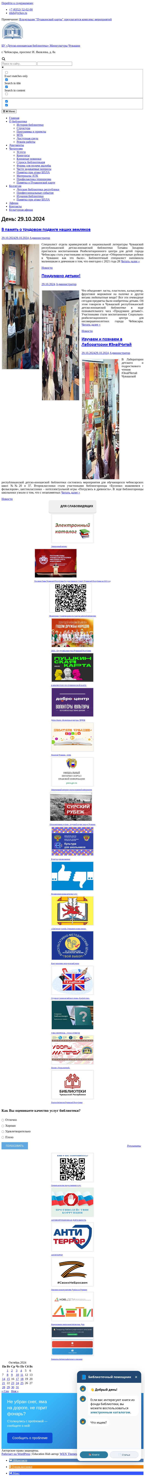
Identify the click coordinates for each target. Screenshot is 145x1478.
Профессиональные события (35, 192)
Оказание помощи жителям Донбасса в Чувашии (69, 1290)
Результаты (134, 1145)
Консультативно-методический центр (65, 963)
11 (21, 1374)
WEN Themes (68, 1454)
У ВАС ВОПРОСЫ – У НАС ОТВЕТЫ (65, 1033)
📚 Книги (94, 1454)
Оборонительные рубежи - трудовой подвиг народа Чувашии (72, 824)
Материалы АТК (27, 175)
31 (17, 1387)
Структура (23, 128)
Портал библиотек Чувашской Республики (67, 1102)
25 (21, 1383)
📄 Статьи (124, 1454)
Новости (47, 267)
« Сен (5, 1391)
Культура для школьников (60, 859)
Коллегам (15, 186)
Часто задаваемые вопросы (34, 169)
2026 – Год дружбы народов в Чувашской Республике (71, 651)
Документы (16, 145)
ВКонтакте (19, 1460)
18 (21, 1379)
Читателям (16, 148)
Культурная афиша (21, 209)
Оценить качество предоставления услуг (66, 1185)
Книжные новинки (29, 158)
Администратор (39, 238)
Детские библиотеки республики (38, 189)
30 (12, 1387)
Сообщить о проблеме (30, 1438)
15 (8, 1379)
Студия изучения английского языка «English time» (70, 998)
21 (3, 1383)
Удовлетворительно (18, 1131)
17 (17, 1379)
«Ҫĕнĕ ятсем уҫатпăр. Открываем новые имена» (68, 929)
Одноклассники (21, 1466)
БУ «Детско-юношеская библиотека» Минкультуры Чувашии (41, 45)
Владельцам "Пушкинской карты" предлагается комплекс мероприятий (65, 19)
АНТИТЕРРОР (57, 1255)
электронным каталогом (110, 1412)
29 (8, 1387)
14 (3, 1379)
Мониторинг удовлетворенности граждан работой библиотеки (72, 616)
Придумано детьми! (61, 276)
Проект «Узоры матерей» (60, 1068)
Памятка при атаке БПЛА (33, 172)
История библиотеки (30, 124)
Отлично (11, 1119)
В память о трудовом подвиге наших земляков (46, 229)
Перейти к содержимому (17, 3)
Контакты (15, 206)
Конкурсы (23, 155)
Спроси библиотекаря (31, 162)
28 (3, 1387)
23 (12, 1383)
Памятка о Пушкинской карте (36, 182)
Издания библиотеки (30, 196)
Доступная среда (27, 138)
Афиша (13, 203)
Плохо (9, 1137)
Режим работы (26, 141)
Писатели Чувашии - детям (61, 755)
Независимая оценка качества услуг (64, 894)
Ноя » (15, 1391)
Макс (16, 1473)
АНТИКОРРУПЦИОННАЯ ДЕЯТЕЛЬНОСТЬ (68, 1220)
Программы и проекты (31, 131)
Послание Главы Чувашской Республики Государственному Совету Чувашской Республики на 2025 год (72, 581)
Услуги (21, 152)
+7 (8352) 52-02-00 (21, 9)
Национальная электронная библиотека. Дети (67, 1324)
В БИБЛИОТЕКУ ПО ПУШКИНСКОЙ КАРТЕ (68, 685)
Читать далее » (130, 261)
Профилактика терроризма (34, 179)
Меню (11, 111)
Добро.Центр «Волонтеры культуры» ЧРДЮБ (68, 720)
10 (17, 1374)
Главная (14, 118)
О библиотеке (18, 121)
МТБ (20, 135)
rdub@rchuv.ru (18, 13)
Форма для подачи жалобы (34, 165)
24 (17, 1383)
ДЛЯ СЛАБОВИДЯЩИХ (76, 506)
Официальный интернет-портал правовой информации (71, 790)
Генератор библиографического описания (66, 1359)
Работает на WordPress (16, 1454)
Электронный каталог (59, 546)
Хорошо (10, 1125)
